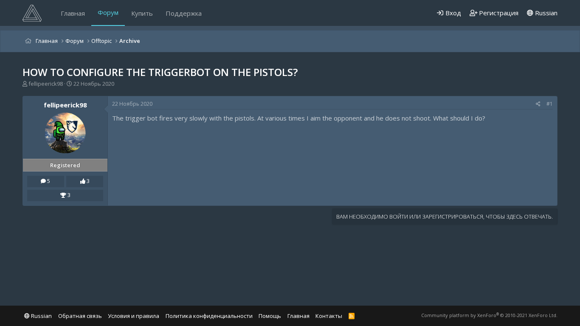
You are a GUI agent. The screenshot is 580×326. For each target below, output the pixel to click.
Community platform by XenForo (489, 315)
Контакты (328, 316)
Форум (108, 12)
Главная (73, 13)
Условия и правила (133, 316)
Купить (142, 13)
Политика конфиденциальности (209, 316)
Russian (545, 12)
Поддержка (184, 13)
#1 (549, 103)
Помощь (270, 316)
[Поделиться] (538, 104)
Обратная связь (80, 316)
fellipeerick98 (45, 83)
